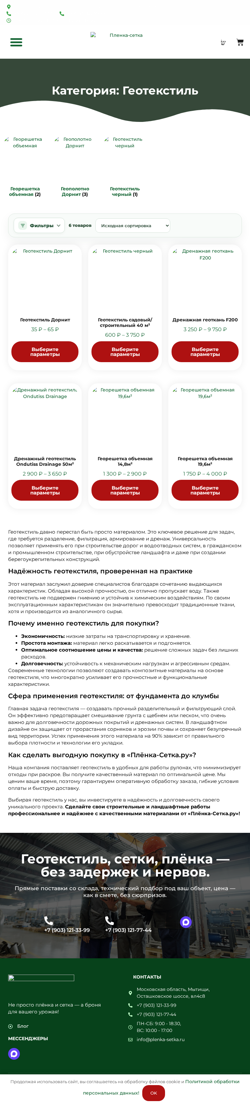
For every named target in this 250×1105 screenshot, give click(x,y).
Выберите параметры (45, 351)
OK (153, 1093)
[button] (16, 42)
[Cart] (240, 42)
